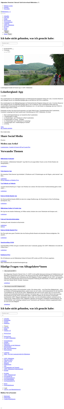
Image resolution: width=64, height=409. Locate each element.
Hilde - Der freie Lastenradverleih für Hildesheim (17, 354)
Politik (5, 19)
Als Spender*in (8, 376)
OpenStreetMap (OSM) (7, 242)
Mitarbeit (6, 363)
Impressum (7, 396)
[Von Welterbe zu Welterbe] (10, 180)
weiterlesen (7, 283)
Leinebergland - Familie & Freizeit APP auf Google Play (15, 147)
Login (5, 29)
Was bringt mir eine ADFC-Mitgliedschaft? (15, 286)
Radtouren (7, 323)
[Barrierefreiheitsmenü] (1, 13)
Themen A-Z (7, 330)
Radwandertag (8, 349)
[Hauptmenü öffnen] (4, 13)
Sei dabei (6, 26)
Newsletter (7, 9)
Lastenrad (6, 23)
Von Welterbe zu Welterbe (8, 183)
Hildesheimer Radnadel (7, 158)
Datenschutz (7, 397)
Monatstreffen (7, 346)
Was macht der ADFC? (10, 271)
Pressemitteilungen (9, 385)
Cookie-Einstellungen (9, 399)
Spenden (6, 7)
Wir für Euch (7, 20)
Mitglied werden (8, 6)
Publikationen (7, 364)
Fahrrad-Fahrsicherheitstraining (10, 219)
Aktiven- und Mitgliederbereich (12, 389)
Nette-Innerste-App (6, 171)
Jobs (5, 366)
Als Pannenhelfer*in (9, 381)
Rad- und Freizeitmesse (10, 348)
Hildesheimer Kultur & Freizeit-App (11, 208)
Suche (6, 34)
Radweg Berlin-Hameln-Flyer (9, 230)
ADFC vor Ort (8, 361)
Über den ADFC (8, 360)
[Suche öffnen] (3, 13)
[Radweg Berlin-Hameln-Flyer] (3, 226)
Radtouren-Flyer (5, 254)
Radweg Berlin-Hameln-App (9, 196)
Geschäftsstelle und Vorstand (11, 367)
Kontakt (6, 370)
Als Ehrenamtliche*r (9, 378)
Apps (2, 126)
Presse (5, 28)
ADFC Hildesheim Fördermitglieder (13, 369)
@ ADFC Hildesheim (10, 338)
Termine (6, 321)
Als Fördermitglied (9, 379)
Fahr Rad (6, 17)
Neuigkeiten (7, 320)
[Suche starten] (2, 315)
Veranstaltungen (8, 22)
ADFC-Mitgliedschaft (10, 375)
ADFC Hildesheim (9, 25)
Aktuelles (6, 16)
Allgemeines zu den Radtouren (12, 345)
